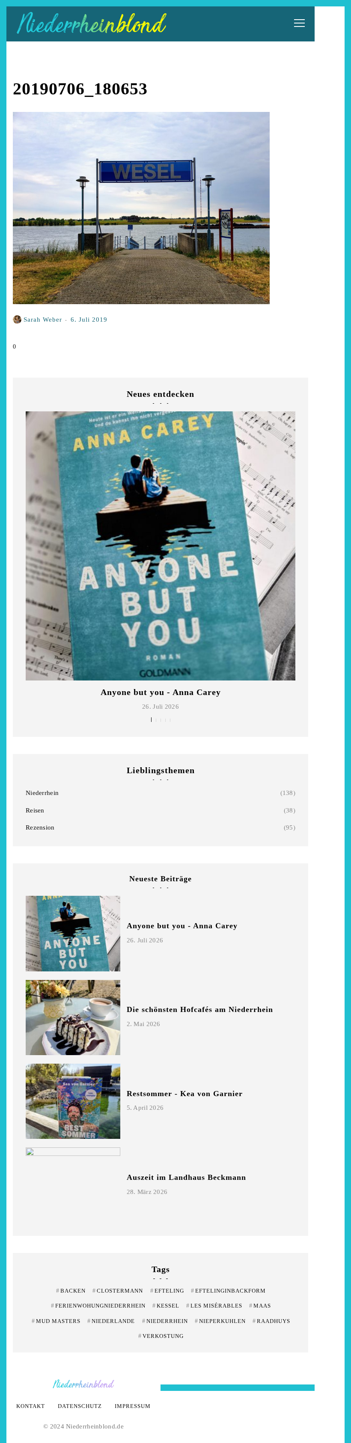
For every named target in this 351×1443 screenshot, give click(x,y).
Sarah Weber (43, 319)
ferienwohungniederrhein (98, 1305)
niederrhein (165, 1321)
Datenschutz (80, 1406)
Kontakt (30, 1406)
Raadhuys (271, 1321)
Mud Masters (56, 1321)
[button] (151, 719)
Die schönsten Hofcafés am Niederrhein (200, 1009)
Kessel (165, 1305)
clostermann (117, 1291)
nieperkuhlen (220, 1321)
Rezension (40, 827)
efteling (167, 1291)
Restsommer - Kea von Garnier (185, 1093)
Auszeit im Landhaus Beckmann (186, 1177)
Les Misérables (214, 1305)
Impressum (133, 1406)
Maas (260, 1305)
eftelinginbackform (228, 1291)
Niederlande (111, 1321)
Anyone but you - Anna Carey (161, 692)
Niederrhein (42, 792)
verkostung (161, 1336)
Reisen (35, 810)
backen (71, 1291)
